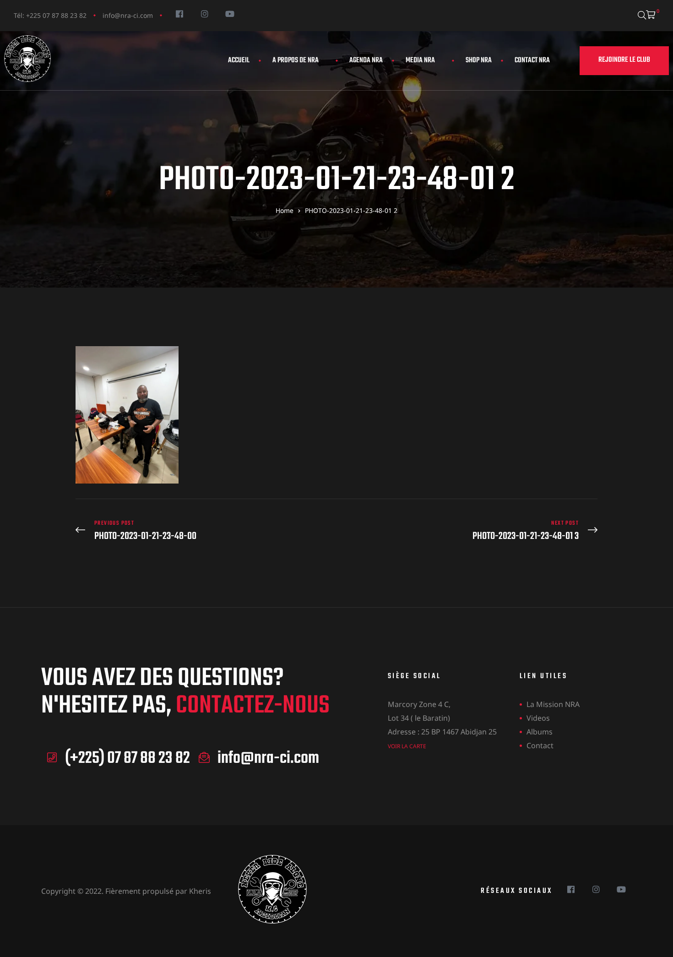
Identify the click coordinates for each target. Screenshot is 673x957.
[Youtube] (229, 13)
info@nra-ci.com (128, 15)
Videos (538, 718)
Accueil (239, 60)
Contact (540, 745)
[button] (624, 60)
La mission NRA (553, 704)
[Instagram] (204, 13)
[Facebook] (179, 13)
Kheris (200, 891)
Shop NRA (479, 60)
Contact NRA (532, 60)
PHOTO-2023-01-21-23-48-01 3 (469, 531)
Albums (539, 732)
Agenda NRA (366, 60)
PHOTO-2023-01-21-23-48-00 (204, 531)
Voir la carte (407, 746)
